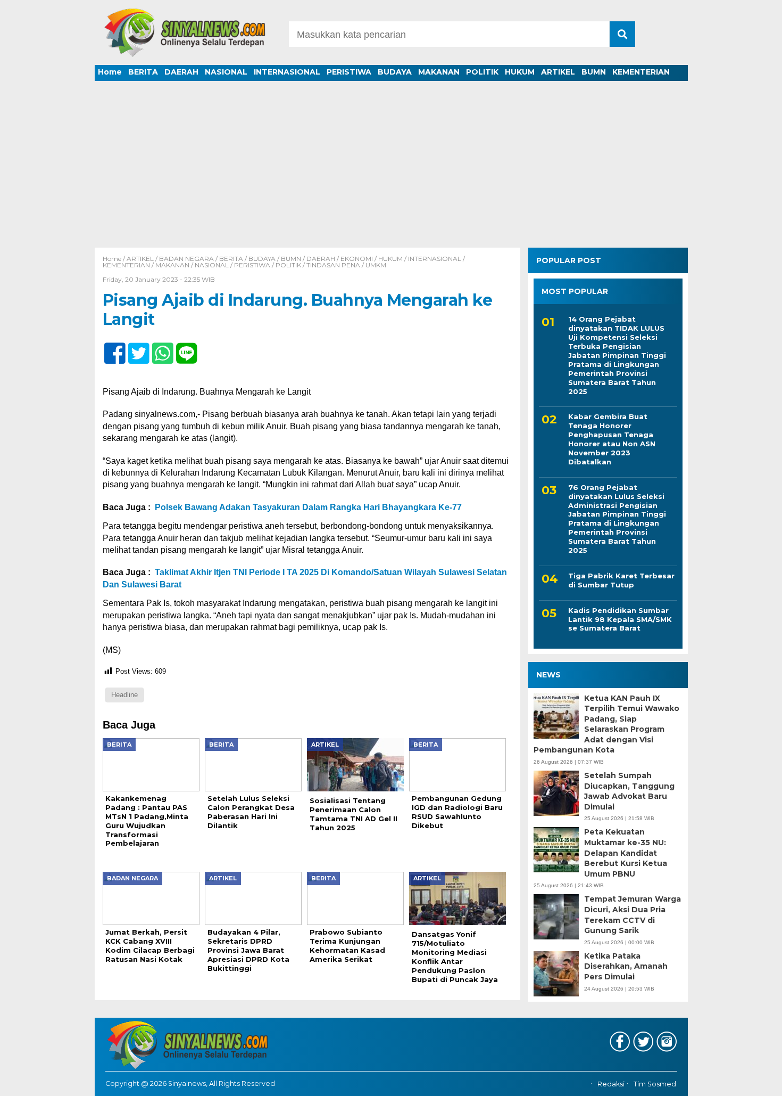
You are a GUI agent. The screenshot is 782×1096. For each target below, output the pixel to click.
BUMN (593, 72)
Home (110, 72)
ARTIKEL (558, 72)
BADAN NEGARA (186, 259)
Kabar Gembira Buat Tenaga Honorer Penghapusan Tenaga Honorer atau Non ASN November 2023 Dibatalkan (611, 438)
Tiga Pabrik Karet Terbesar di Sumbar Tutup (621, 580)
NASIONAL (226, 72)
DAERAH (181, 72)
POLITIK (482, 72)
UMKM (375, 265)
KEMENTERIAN (641, 72)
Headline (124, 695)
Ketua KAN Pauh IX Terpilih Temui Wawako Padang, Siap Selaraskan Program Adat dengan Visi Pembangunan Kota (606, 724)
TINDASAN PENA (333, 265)
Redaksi (611, 1084)
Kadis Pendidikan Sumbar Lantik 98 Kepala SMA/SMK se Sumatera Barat (620, 619)
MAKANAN (439, 72)
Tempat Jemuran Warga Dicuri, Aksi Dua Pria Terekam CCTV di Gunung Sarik (632, 914)
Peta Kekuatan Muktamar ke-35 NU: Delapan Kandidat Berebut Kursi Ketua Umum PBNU (625, 852)
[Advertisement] (391, 167)
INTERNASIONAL (287, 72)
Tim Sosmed (655, 1084)
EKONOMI (356, 259)
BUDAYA (395, 72)
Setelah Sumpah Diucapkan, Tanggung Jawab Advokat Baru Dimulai (629, 791)
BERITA (143, 72)
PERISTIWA (349, 72)
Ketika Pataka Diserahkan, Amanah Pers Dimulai (626, 966)
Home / (115, 259)
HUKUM (520, 72)
